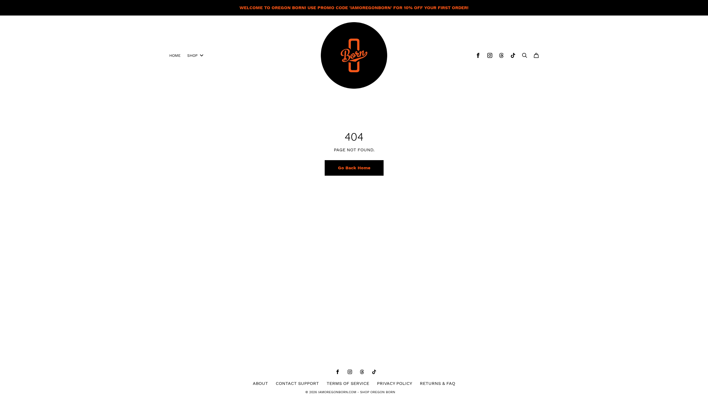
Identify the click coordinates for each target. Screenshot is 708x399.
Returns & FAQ (437, 383)
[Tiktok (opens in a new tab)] (513, 55)
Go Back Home (354, 167)
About (260, 383)
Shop (192, 55)
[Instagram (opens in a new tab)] (489, 55)
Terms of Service (348, 383)
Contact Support (297, 383)
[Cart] (536, 55)
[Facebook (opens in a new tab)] (478, 55)
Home (175, 55)
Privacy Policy (394, 383)
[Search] (524, 55)
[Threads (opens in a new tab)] (501, 55)
